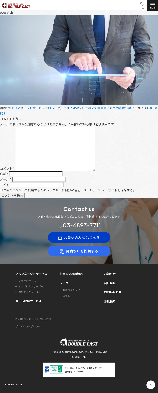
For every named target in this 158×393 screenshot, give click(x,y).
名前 (4, 173)
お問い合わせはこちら (82, 237)
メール (5, 179)
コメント (7, 168)
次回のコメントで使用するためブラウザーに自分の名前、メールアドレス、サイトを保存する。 (69, 190)
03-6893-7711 (82, 225)
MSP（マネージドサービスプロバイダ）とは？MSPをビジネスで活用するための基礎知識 (69, 108)
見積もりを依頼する (82, 251)
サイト (4, 184)
